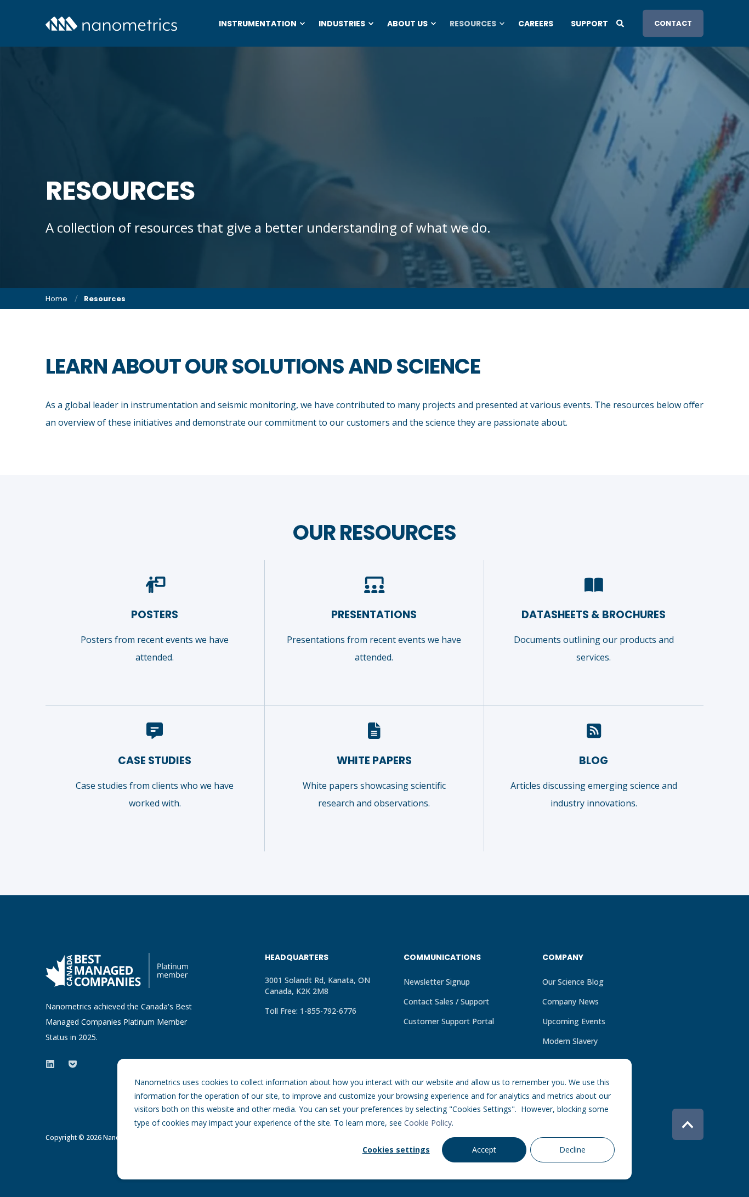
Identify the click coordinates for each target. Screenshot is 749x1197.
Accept (484, 1149)
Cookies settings (396, 1149)
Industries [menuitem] (342, 23)
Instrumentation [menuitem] (258, 23)
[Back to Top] (687, 1124)
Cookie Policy (428, 1122)
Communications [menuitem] (442, 958)
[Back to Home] (111, 23)
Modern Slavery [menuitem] (570, 1041)
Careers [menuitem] (535, 23)
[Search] (621, 22)
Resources (105, 298)
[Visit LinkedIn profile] (53, 1064)
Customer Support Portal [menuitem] (449, 1021)
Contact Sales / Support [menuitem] (446, 1001)
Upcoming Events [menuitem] (573, 1021)
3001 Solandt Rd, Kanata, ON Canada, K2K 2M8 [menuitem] (317, 985)
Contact (673, 23)
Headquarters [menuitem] (296, 958)
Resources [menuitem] (473, 23)
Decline (572, 1149)
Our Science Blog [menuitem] (573, 981)
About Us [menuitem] (407, 23)
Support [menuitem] (589, 23)
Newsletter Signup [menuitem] (437, 981)
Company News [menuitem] (570, 1001)
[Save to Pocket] (69, 1064)
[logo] (117, 970)
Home (56, 298)
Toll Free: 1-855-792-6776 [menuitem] (310, 1011)
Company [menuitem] (562, 958)
